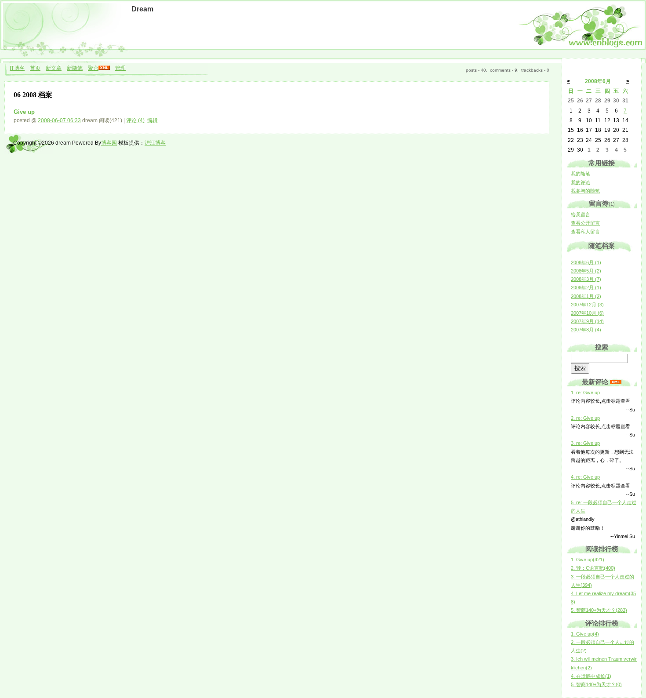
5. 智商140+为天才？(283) (599, 610)
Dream (142, 9)
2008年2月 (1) (586, 287)
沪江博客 (155, 143)
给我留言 (580, 214)
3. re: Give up (585, 443)
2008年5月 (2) (586, 270)
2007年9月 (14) (587, 321)
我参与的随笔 (585, 190)
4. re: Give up (585, 477)
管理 (120, 68)
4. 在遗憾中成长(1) (591, 676)
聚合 (93, 68)
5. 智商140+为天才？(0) (596, 684)
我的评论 (580, 182)
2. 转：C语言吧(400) (593, 568)
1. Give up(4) (585, 633)
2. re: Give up (585, 418)
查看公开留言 (585, 222)
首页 (35, 68)
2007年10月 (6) (587, 313)
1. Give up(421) (587, 559)
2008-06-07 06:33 (59, 120)
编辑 (152, 120)
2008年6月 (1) (586, 262)
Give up (24, 112)
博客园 (109, 143)
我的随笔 (580, 173)
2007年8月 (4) (586, 329)
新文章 (54, 68)
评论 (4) (135, 120)
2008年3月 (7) (586, 279)
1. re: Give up (585, 392)
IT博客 (17, 68)
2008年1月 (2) (586, 296)
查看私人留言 (585, 231)
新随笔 (75, 68)
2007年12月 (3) (587, 304)
